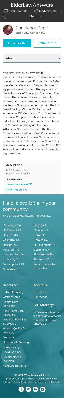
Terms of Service (52, 382)
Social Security (12, 352)
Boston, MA (10, 235)
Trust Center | (13, 378)
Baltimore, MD (12, 230)
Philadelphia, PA (43, 254)
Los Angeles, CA (13, 254)
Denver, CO (40, 240)
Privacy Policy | (29, 378)
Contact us (40, 297)
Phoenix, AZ (41, 259)
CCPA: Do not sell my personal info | (22, 382)
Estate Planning (13, 292)
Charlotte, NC (11, 240)
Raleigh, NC (10, 244)
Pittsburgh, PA (12, 225)
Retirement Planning (16, 342)
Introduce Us (17, 43)
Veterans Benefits (14, 365)
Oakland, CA (41, 249)
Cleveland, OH (42, 230)
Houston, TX (11, 249)
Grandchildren (11, 297)
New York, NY (11, 269)
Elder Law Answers (32, 5)
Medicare (9, 337)
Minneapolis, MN (13, 264)
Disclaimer (39, 292)
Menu (33, 16)
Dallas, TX (39, 235)
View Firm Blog (15, 189)
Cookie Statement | (48, 378)
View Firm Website (17, 184)
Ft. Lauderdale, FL (44, 244)
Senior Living (11, 347)
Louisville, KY (11, 259)
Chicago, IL (40, 225)
